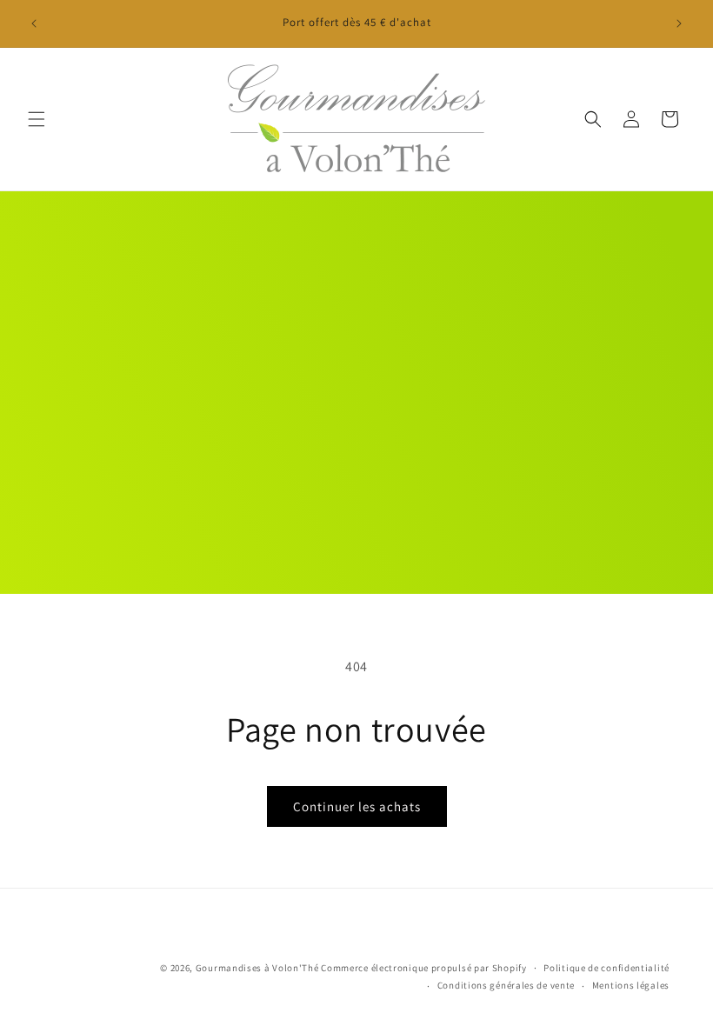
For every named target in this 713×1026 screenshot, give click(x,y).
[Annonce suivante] (679, 23)
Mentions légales (631, 985)
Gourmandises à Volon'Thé (257, 968)
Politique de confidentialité (606, 968)
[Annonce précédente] (34, 23)
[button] (36, 119)
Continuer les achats (357, 806)
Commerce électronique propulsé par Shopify (423, 968)
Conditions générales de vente (506, 985)
